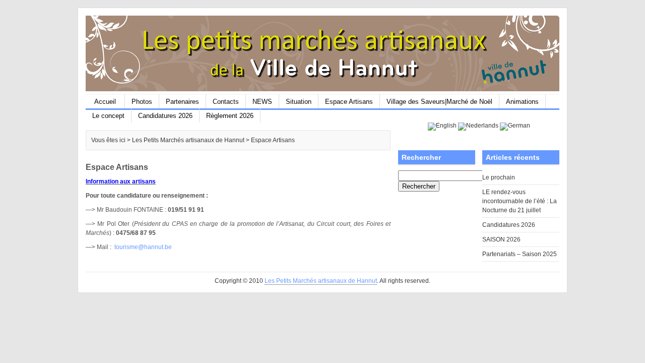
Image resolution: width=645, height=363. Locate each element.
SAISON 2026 (501, 239)
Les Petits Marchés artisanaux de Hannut (321, 280)
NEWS (262, 101)
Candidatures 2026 (165, 115)
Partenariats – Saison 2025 (519, 254)
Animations (522, 101)
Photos (142, 101)
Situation (298, 101)
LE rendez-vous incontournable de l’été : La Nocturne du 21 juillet (519, 201)
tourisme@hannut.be (143, 247)
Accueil (105, 101)
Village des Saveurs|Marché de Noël (439, 101)
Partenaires (182, 101)
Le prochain (498, 177)
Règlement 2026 (229, 115)
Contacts (226, 101)
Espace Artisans (349, 101)
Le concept (108, 115)
